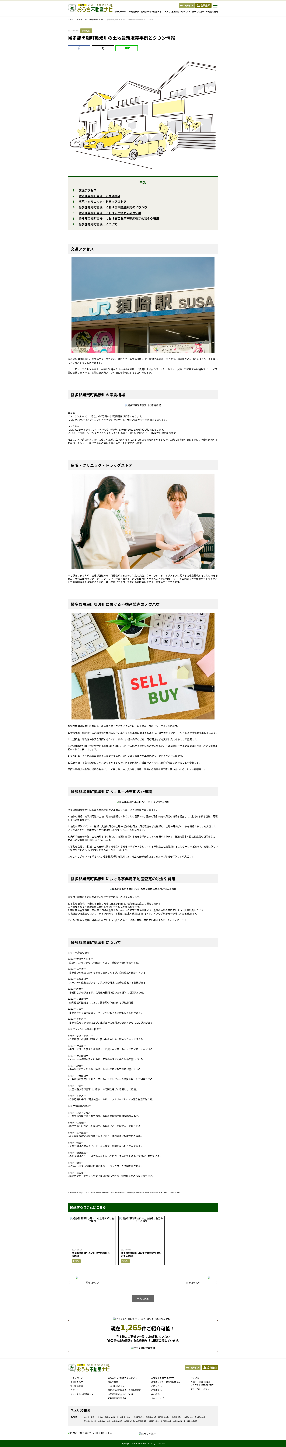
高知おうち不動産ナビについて (155, 11)
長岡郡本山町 (151, 1417)
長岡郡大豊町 (163, 1417)
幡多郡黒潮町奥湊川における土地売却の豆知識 (110, 213)
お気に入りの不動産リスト (82, 1394)
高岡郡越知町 (129, 1421)
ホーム (71, 19)
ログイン (188, 5)
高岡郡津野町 (166, 1421)
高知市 (86, 1417)
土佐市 (100, 1417)
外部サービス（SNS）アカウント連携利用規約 (202, 1383)
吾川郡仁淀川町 (90, 1421)
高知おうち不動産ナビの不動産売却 (124, 1390)
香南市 (122, 1417)
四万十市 (114, 1417)
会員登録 (205, 5)
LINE (126, 48)
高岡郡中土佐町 (104, 1421)
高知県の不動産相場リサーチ (164, 1377)
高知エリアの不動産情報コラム (90, 19)
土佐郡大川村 (187, 1417)
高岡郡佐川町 (117, 1421)
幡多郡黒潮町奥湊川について (98, 224)
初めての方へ (198, 11)
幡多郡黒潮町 (192, 1421)
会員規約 (195, 1377)
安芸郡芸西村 (139, 1417)
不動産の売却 (212, 11)
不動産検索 (134, 11)
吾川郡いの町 (200, 1417)
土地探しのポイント (180, 11)
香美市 (129, 1417)
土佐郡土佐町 (175, 1417)
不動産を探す (76, 1381)
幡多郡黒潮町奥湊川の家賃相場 (99, 196)
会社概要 (155, 1394)
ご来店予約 (156, 1390)
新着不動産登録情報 (117, 1398)
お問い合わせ (157, 1386)
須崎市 (107, 1417)
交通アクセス (87, 190)
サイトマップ (157, 1398)
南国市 (93, 1417)
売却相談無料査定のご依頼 (120, 1394)
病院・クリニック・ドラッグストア (102, 201)
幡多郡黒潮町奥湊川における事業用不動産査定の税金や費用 (119, 218)
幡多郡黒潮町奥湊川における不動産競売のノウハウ (113, 207)
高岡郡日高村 (154, 1421)
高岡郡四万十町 (179, 1421)
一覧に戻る (143, 1298)
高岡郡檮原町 (141, 1421)
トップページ (121, 11)
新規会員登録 (76, 1386)
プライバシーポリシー (201, 1388)
